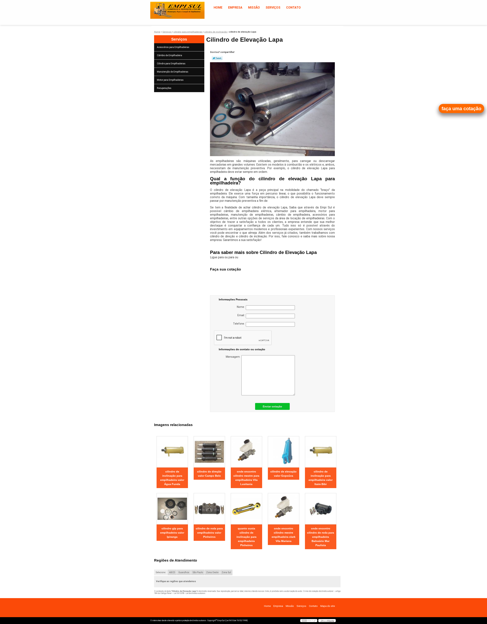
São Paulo (198, 572)
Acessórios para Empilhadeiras (173, 47)
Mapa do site (327, 606)
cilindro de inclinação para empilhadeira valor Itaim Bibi (321, 478)
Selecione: (161, 572)
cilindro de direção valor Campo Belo (209, 473)
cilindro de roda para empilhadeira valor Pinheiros (209, 532)
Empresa (235, 7)
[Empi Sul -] (172, 7)
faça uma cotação (461, 108)
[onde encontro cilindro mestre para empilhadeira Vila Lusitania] (246, 452)
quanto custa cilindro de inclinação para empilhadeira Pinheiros (246, 537)
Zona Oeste (212, 572)
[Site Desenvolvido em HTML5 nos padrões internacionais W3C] (308, 620)
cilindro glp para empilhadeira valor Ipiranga (172, 532)
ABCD (172, 572)
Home (218, 7)
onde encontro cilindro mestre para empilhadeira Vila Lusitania (246, 478)
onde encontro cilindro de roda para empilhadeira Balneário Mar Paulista (320, 537)
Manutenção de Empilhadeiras (172, 71)
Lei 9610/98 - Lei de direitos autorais (189, 593)
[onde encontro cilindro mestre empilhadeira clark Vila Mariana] (283, 508)
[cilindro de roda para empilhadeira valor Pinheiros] (209, 508)
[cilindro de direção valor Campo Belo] (209, 452)
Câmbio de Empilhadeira (169, 55)
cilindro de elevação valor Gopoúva (283, 473)
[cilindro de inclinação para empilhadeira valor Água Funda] (172, 452)
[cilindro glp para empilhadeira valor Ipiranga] (172, 508)
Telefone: (239, 323)
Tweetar (217, 58)
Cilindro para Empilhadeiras (171, 63)
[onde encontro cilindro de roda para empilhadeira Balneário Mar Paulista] (320, 508)
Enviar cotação (272, 406)
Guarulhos (183, 572)
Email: (241, 315)
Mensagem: (233, 356)
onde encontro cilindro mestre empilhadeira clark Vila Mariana (283, 535)
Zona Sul (226, 572)
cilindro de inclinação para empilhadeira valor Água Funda (172, 478)
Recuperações (164, 88)
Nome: (241, 306)
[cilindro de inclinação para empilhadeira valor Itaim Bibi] (320, 452)
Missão (254, 7)
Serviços (273, 7)
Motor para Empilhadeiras (170, 80)
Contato (293, 7)
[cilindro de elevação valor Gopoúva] (283, 452)
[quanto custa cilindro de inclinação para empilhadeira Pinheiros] (246, 508)
